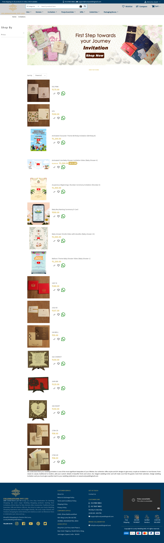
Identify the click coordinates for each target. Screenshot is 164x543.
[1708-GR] (38, 459)
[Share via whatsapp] (63, 93)
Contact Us (92, 494)
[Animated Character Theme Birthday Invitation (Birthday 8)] (38, 140)
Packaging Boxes (110, 12)
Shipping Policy (62, 504)
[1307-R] (38, 287)
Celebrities (93, 12)
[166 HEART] (38, 410)
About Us (60, 494)
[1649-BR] (38, 385)
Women (39, 12)
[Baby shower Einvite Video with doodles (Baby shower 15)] (38, 238)
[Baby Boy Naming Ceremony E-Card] (38, 213)
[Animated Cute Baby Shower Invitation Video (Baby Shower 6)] (38, 164)
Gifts (82, 12)
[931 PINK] (38, 91)
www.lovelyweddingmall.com (88, 476)
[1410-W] (38, 312)
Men (28, 12)
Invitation (52, 12)
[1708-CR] (38, 434)
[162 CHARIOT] (38, 361)
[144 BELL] (38, 336)
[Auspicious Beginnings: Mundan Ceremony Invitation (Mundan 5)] (38, 189)
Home (14, 17)
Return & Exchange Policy (65, 497)
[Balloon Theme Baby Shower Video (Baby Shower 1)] (38, 263)
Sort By (29, 75)
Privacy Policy (62, 507)
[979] (38, 115)
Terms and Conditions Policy (66, 501)
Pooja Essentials (67, 12)
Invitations (21, 17)
